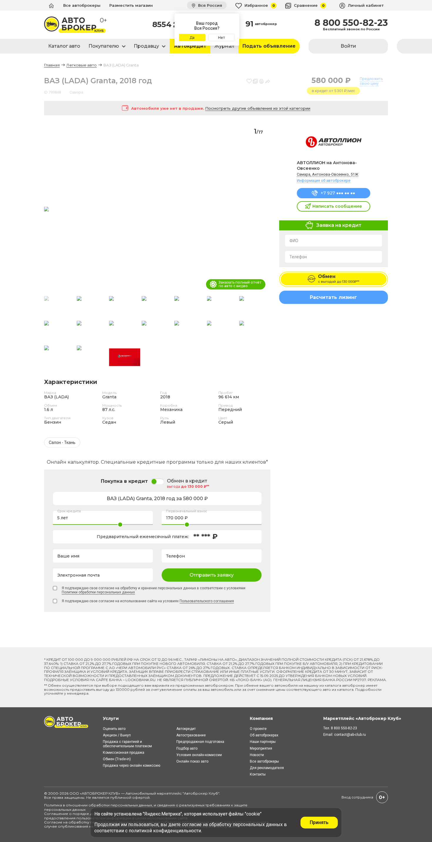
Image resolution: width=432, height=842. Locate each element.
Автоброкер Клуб (201, 793)
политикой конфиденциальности (165, 830)
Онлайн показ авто (192, 761)
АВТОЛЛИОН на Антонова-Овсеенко (327, 165)
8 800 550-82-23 (351, 23)
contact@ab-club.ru (350, 735)
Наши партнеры (263, 742)
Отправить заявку (212, 575)
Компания (261, 718)
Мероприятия (261, 748)
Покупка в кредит (124, 481)
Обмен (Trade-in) (117, 759)
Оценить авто (114, 729)
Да (192, 37)
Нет (221, 37)
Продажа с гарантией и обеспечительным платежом (127, 744)
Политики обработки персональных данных (98, 592)
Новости (257, 755)
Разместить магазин (131, 5)
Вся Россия (209, 5)
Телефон (298, 257)
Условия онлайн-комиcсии (199, 755)
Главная (52, 65)
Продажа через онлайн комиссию (131, 765)
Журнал (224, 46)
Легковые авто (81, 65)
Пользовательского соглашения (207, 601)
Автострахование (191, 735)
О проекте (258, 729)
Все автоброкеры (82, 5)
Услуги (111, 718)
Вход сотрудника (357, 797)
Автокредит (190, 46)
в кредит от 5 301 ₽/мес (333, 91)
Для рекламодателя (267, 768)
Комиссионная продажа (123, 753)
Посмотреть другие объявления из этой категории (257, 108)
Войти (348, 46)
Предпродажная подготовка (200, 742)
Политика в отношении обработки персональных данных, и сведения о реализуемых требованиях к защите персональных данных (145, 807)
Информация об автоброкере (323, 180)
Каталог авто (64, 46)
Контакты (258, 774)
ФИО (293, 241)
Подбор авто (186, 748)
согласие (192, 824)
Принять (319, 822)
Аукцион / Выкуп (117, 735)
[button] (263, 209)
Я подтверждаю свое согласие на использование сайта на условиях (148, 601)
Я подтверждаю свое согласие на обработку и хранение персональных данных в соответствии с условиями (153, 590)
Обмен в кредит (187, 481)
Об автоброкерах (264, 735)
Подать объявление (269, 46)
